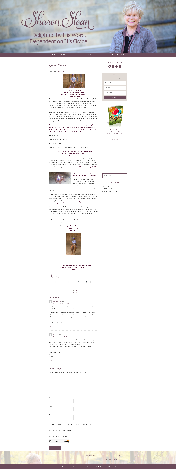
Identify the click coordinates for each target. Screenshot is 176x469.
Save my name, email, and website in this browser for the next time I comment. (72, 424)
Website (51, 414)
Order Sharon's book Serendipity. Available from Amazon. (114, 132)
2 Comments (61, 71)
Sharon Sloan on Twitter (111, 459)
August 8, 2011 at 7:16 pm (61, 303)
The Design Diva (82, 467)
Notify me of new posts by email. (58, 436)
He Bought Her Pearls (108, 189)
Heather (55, 334)
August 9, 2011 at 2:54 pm (61, 336)
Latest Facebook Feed (88, 456)
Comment (52, 376)
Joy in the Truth (59, 288)
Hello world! (105, 186)
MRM (96, 467)
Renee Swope (57, 301)
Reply (50, 326)
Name (51, 398)
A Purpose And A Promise (109, 191)
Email (51, 406)
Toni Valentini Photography (113, 467)
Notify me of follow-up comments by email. (61, 430)
